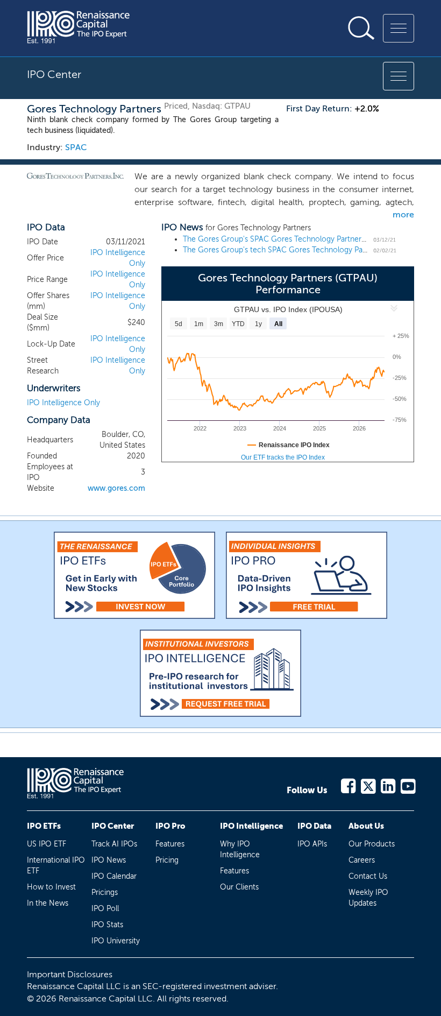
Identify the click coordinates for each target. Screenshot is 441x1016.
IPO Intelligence (251, 826)
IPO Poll (105, 908)
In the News (47, 903)
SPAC (76, 147)
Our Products (371, 844)
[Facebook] (347, 784)
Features (169, 844)
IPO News (108, 860)
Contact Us (367, 876)
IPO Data (314, 826)
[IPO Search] (361, 28)
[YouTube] (407, 784)
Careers (361, 860)
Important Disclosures (69, 974)
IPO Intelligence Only (63, 402)
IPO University (115, 941)
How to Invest (51, 887)
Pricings (104, 892)
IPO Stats (107, 924)
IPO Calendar (114, 876)
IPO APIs (312, 844)
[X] (367, 784)
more (403, 214)
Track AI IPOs (114, 844)
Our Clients (239, 887)
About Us (366, 826)
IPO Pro (170, 826)
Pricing (167, 860)
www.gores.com (116, 488)
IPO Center (112, 826)
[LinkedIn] (387, 784)
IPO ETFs (44, 826)
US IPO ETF (46, 844)
